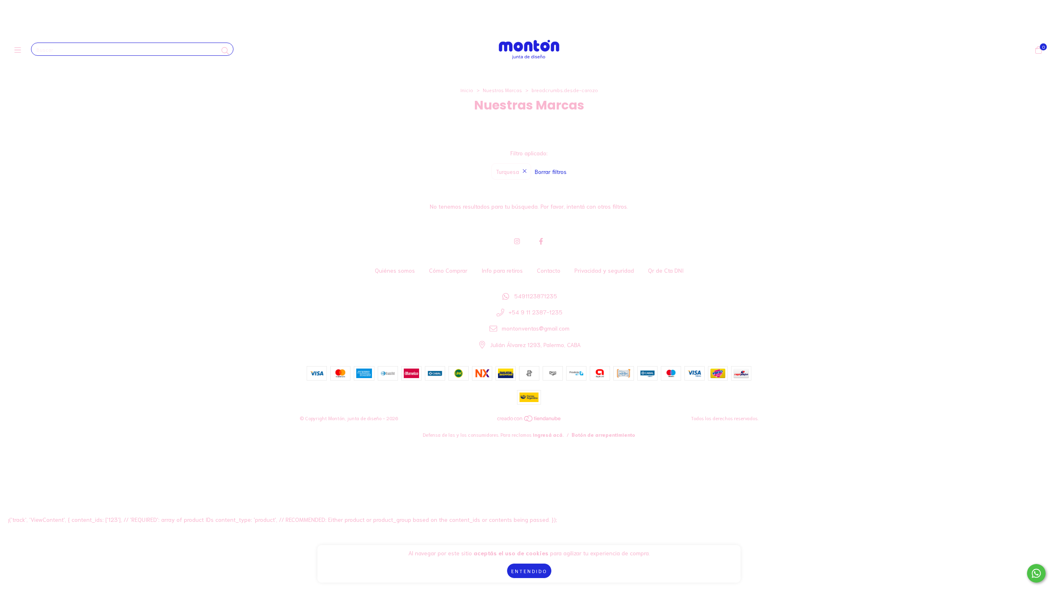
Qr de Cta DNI (666, 270)
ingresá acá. (548, 434)
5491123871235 (535, 296)
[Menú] (19, 49)
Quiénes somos (395, 270)
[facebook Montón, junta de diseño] (541, 240)
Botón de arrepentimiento (603, 434)
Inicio (466, 90)
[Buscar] (225, 50)
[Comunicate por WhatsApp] (1036, 573)
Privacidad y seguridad (604, 270)
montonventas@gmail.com (536, 328)
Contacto (548, 270)
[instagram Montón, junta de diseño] (517, 240)
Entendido (529, 571)
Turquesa (507, 171)
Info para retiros (502, 270)
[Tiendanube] (529, 420)
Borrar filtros (551, 171)
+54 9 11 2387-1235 (535, 312)
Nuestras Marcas (502, 90)
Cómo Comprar (448, 270)
